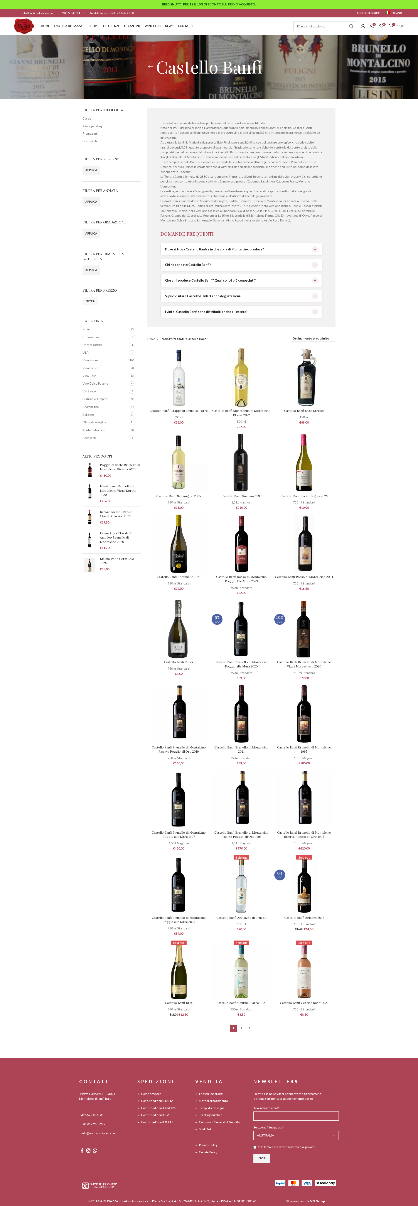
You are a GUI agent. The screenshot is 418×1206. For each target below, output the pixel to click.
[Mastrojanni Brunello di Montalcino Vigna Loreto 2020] (90, 493)
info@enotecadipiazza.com (38, 13)
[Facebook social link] (82, 1150)
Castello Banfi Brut (178, 1003)
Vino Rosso (90, 360)
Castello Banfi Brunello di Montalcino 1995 (304, 749)
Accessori (89, 437)
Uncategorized (93, 344)
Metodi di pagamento (213, 1101)
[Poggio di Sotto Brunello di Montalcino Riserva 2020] (90, 470)
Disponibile (90, 141)
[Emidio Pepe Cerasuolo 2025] (90, 565)
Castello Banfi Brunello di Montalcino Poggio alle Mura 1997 (179, 835)
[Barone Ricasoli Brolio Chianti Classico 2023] (90, 517)
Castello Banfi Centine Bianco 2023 (241, 1003)
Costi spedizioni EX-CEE (157, 1122)
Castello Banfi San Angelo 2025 (178, 496)
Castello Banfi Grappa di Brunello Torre (179, 411)
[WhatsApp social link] (95, 1150)
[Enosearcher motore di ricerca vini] (99, 1185)
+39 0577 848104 (69, 13)
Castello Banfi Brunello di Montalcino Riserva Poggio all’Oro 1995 (304, 835)
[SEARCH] (351, 26)
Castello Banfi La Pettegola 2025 (304, 496)
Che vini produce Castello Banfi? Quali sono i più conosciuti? (210, 280)
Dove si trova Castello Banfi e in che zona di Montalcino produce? (214, 249)
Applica (91, 170)
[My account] (363, 26)
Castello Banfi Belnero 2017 (304, 918)
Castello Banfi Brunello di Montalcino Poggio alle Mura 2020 (241, 664)
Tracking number (210, 1115)
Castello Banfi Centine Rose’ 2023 (304, 1003)
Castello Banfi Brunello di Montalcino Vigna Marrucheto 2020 (304, 664)
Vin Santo (89, 391)
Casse (87, 118)
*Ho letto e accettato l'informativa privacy (286, 1147)
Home (151, 339)
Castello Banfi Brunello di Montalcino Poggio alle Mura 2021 (179, 920)
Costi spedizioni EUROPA (158, 1108)
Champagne (91, 407)
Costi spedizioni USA (155, 1115)
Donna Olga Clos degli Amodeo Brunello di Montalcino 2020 (116, 537)
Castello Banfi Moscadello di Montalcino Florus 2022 (241, 413)
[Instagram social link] (88, 1150)
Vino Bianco (91, 368)
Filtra (90, 301)
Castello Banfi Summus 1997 (241, 496)
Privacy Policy (208, 1145)
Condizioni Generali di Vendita (219, 1122)
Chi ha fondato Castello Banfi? (188, 265)
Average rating (93, 126)
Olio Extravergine (94, 422)
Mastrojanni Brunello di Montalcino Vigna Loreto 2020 (118, 490)
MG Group (317, 1201)
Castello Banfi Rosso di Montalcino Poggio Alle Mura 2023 (241, 579)
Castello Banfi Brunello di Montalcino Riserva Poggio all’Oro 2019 (179, 749)
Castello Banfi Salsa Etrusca (304, 411)
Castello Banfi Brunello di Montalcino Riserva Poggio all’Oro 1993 (241, 835)
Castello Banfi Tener (179, 662)
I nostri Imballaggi (211, 1094)
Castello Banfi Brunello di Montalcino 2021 (241, 749)
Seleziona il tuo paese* (268, 1127)
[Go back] (150, 66)
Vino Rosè (89, 376)
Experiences (91, 337)
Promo (87, 329)
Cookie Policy (208, 1152)
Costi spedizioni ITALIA (157, 1101)
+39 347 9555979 (93, 1124)
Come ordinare (151, 1094)
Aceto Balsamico (94, 430)
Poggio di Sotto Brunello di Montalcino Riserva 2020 (120, 467)
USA (86, 352)
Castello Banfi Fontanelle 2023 (179, 577)
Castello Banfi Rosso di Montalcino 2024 (304, 577)
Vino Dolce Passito (95, 383)
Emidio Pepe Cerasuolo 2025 (117, 561)
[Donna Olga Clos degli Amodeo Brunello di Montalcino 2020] (90, 540)
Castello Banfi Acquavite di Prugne (241, 918)
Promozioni (90, 133)
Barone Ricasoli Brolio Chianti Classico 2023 (116, 514)
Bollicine (88, 414)
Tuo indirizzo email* (266, 1108)
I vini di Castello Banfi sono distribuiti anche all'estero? (206, 312)
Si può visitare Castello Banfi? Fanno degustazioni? (203, 296)
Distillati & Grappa (95, 399)
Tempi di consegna (211, 1108)
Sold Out (205, 1129)
